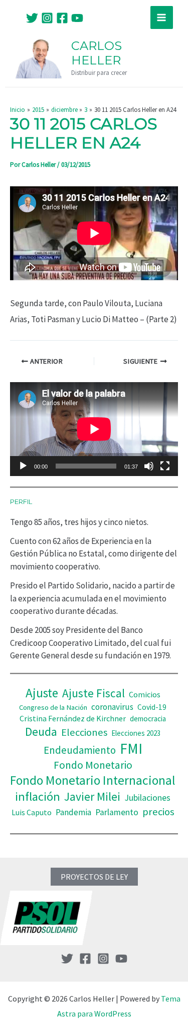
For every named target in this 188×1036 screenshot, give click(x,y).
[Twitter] (32, 18)
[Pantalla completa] (165, 466)
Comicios (144, 694)
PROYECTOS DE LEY (94, 877)
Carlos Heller (96, 52)
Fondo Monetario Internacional (92, 780)
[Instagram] (47, 18)
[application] (94, 429)
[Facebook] (62, 18)
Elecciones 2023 (135, 733)
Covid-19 (151, 707)
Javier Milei (92, 796)
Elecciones (84, 732)
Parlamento (116, 812)
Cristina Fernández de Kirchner (73, 718)
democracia (148, 718)
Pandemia (73, 812)
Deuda (41, 731)
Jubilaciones (147, 797)
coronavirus (112, 706)
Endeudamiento (80, 750)
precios (158, 811)
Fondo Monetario (93, 765)
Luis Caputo (32, 812)
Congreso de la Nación (53, 707)
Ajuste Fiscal (93, 693)
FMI (131, 748)
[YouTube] (77, 18)
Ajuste (42, 693)
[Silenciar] (149, 466)
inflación (37, 796)
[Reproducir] (23, 466)
